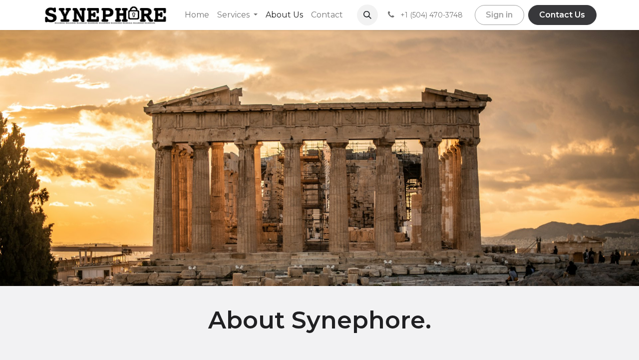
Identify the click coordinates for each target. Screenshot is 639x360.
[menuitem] (197, 15)
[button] (367, 15)
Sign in (499, 15)
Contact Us (562, 15)
